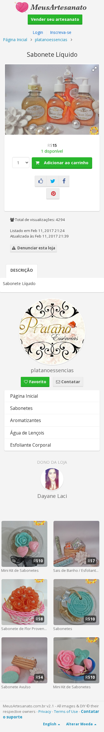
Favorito (37, 381)
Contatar (70, 381)
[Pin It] (53, 194)
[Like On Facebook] (41, 181)
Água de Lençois (27, 433)
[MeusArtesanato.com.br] (52, 6)
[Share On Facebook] (64, 181)
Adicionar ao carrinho (63, 162)
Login (38, 32)
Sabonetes (21, 408)
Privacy (44, 711)
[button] (94, 69)
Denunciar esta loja (35, 248)
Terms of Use (66, 711)
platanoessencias (51, 39)
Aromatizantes (25, 420)
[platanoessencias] (52, 331)
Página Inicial (15, 39)
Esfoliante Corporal (30, 445)
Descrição (21, 270)
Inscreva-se (60, 32)
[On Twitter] (53, 181)
